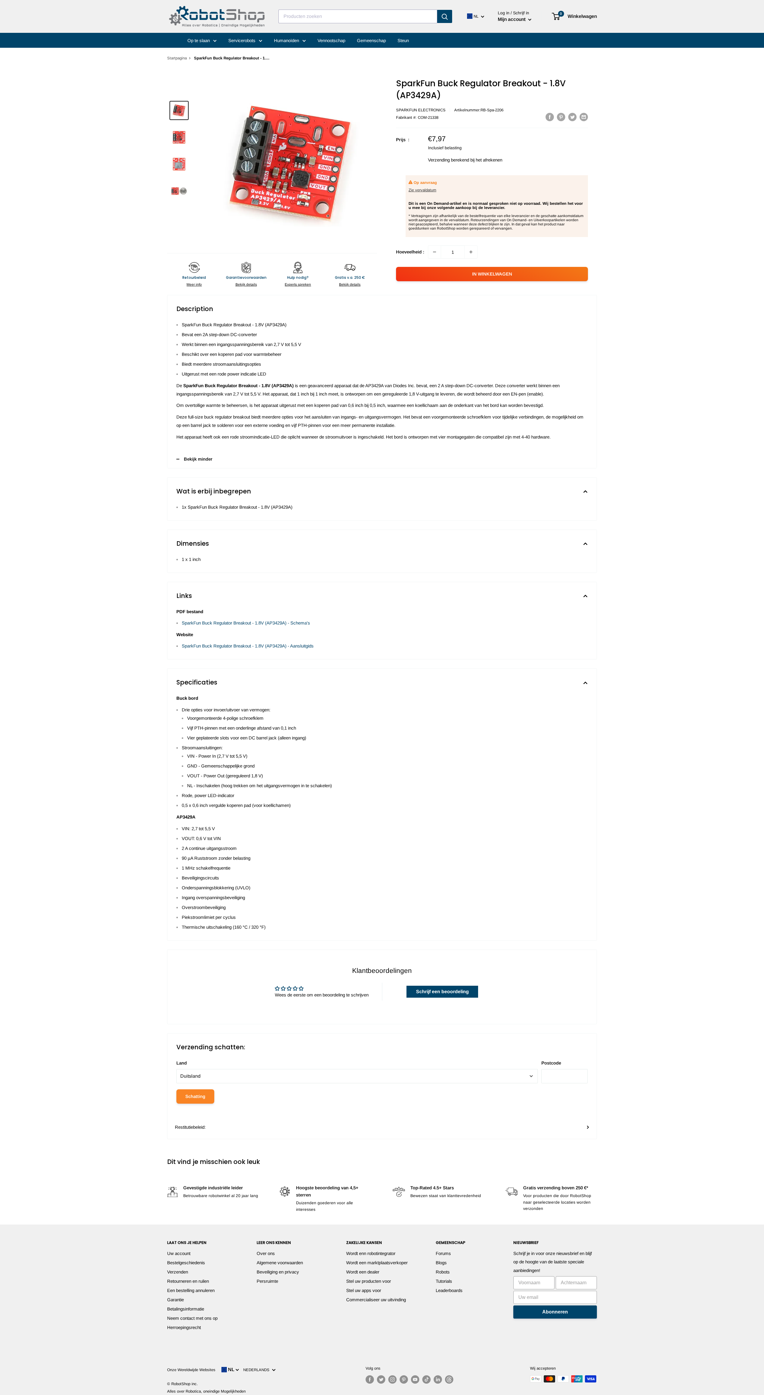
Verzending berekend (448, 159)
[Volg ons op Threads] (449, 1379)
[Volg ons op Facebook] (370, 1379)
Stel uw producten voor (368, 1281)
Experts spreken (298, 284)
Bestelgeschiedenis (186, 1262)
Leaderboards (449, 1290)
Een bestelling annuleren (191, 1290)
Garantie (175, 1299)
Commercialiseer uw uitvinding (376, 1299)
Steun (403, 40)
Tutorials (444, 1281)
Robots (443, 1271)
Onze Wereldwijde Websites (191, 1370)
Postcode (551, 1062)
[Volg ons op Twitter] (381, 1379)
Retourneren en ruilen (188, 1281)
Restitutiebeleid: (190, 1127)
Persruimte (267, 1281)
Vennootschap (331, 40)
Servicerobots (242, 40)
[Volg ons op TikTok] (426, 1379)
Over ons (266, 1253)
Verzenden (177, 1271)
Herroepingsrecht (184, 1327)
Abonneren (555, 1311)
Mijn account (512, 19)
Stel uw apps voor (363, 1290)
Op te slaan (199, 40)
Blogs (441, 1262)
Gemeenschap (371, 40)
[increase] (471, 252)
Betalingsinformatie (185, 1308)
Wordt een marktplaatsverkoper (377, 1262)
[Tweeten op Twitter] (572, 117)
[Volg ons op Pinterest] (404, 1379)
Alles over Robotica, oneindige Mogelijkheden (206, 1391)
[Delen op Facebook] (550, 117)
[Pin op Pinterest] (561, 117)
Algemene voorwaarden (280, 1262)
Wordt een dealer (362, 1271)
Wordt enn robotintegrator (370, 1253)
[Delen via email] (584, 117)
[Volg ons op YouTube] (415, 1379)
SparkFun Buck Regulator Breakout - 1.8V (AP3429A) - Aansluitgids (248, 645)
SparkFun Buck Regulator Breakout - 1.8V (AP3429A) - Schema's (246, 622)
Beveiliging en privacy (278, 1271)
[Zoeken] (444, 16)
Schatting (195, 1096)
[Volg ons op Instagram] (392, 1379)
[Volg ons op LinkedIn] (438, 1379)
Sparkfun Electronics (421, 110)
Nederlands (257, 1370)
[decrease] (434, 252)
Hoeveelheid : (410, 251)
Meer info (194, 284)
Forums (443, 1253)
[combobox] (357, 16)
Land (181, 1062)
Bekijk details (246, 284)
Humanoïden (287, 40)
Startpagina (177, 58)
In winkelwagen (492, 273)
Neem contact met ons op (192, 1318)
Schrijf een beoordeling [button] (442, 991)
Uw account (178, 1253)
